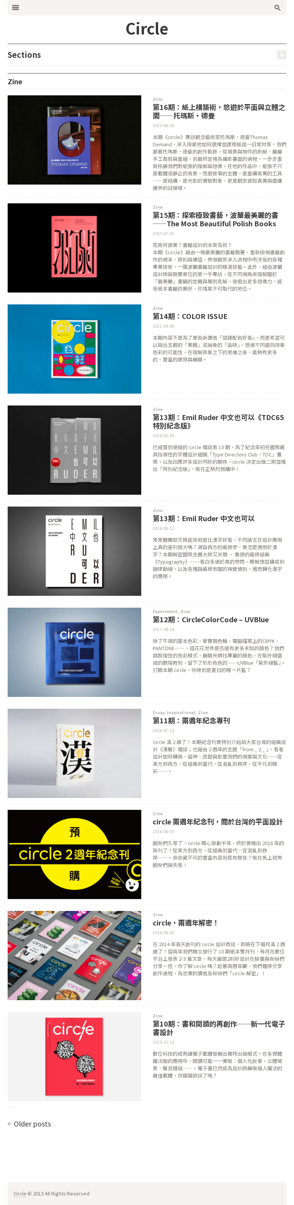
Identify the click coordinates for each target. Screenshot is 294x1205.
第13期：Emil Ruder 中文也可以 (204, 518)
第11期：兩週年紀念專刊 (191, 720)
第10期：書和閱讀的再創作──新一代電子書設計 (219, 1028)
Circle (19, 1193)
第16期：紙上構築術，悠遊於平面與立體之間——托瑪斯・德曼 (219, 111)
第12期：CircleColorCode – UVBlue (211, 619)
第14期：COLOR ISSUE (190, 316)
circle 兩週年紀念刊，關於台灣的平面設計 (218, 821)
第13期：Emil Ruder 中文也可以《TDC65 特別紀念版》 (218, 421)
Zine (158, 99)
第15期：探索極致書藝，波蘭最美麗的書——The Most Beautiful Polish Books (215, 219)
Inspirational (181, 712)
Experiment (165, 611)
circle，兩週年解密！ (186, 922)
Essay (158, 712)
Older (32, 1123)
